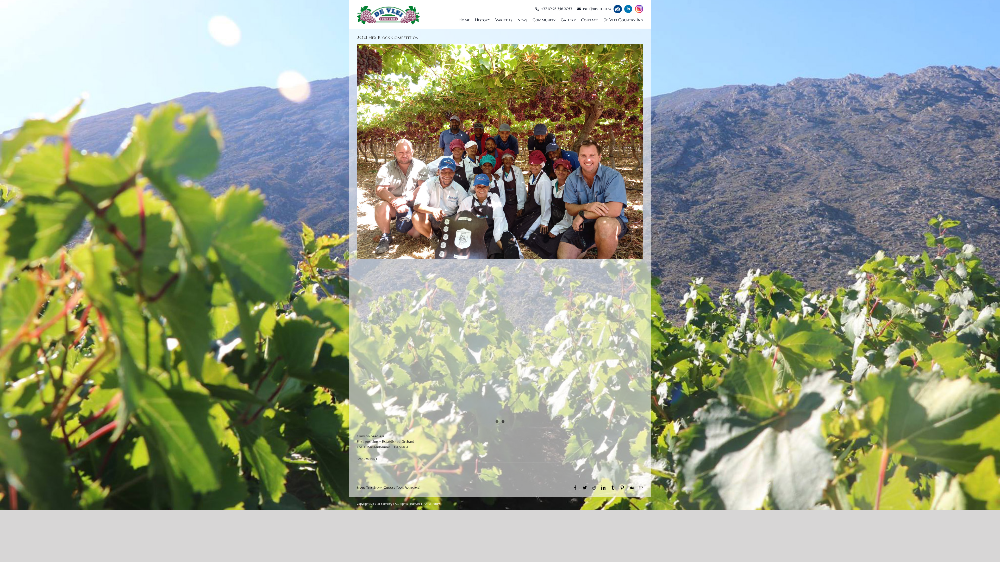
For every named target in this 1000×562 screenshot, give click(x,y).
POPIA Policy (431, 504)
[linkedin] (628, 9)
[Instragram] (639, 9)
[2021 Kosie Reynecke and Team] (500, 151)
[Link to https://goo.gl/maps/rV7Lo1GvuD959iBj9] (618, 9)
